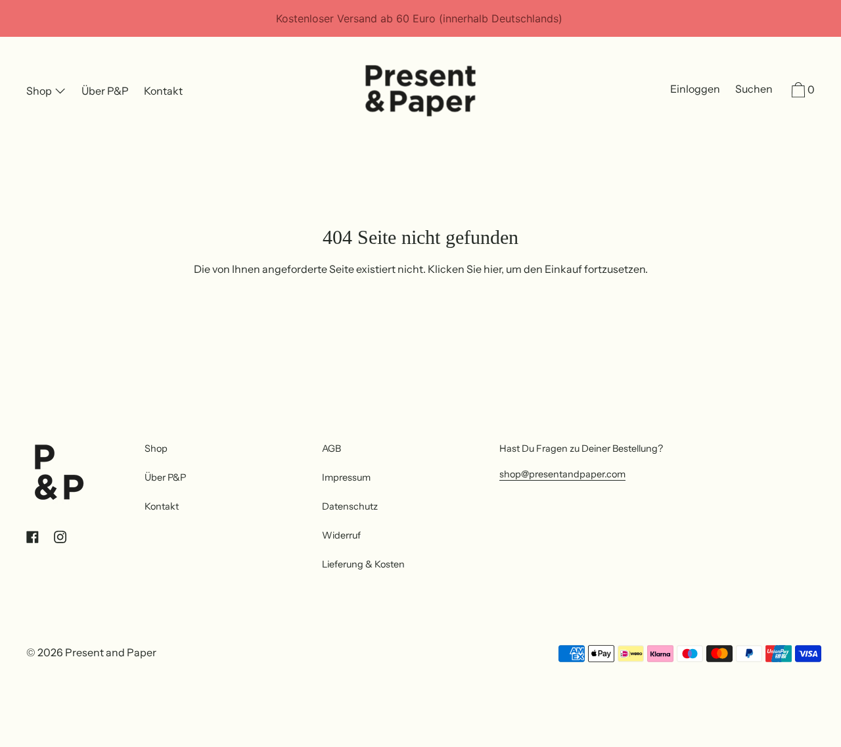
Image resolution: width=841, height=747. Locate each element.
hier (492, 269)
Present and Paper (110, 652)
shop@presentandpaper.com (562, 474)
